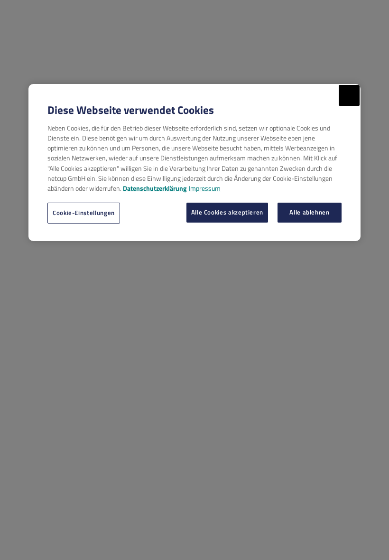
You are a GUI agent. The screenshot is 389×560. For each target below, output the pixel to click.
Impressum (205, 188)
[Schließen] (349, 95)
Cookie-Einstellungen (84, 212)
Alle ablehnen (309, 212)
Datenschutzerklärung (154, 188)
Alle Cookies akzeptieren (227, 212)
